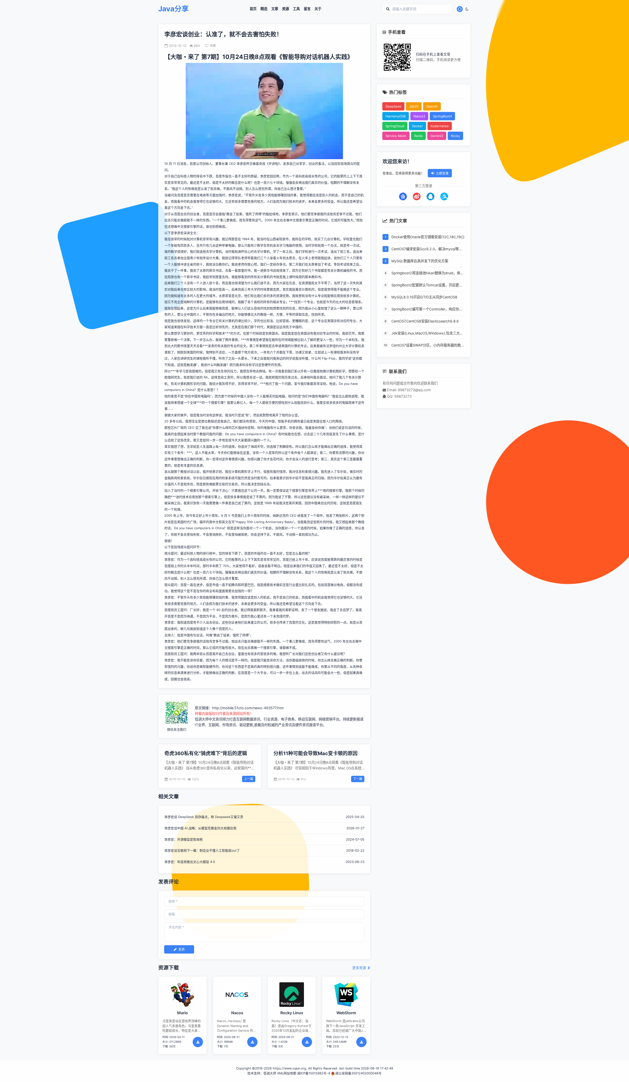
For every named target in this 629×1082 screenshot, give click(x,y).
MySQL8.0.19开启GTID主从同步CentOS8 (424, 297)
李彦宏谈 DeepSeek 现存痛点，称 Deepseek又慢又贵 (203, 817)
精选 (263, 9)
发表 (181, 949)
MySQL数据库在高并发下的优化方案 (419, 261)
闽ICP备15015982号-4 (313, 1073)
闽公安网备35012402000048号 (358, 1073)
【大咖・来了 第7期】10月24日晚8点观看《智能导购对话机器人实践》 (258, 56)
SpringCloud (395, 126)
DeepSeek (393, 106)
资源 (285, 9)
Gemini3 (436, 136)
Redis (418, 136)
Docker (417, 126)
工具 (296, 9)
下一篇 (357, 779)
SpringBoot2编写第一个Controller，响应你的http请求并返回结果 (426, 309)
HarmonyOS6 (396, 116)
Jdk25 (413, 106)
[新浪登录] (417, 196)
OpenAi (432, 106)
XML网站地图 (286, 1073)
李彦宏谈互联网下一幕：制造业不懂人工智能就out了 (202, 850)
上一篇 (248, 779)
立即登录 (442, 173)
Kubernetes (440, 126)
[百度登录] (403, 196)
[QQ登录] (430, 196)
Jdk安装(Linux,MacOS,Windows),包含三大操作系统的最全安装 (427, 333)
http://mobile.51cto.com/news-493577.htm (248, 708)
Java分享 (173, 9)
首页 (253, 9)
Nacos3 (419, 116)
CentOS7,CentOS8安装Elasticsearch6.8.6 (425, 321)
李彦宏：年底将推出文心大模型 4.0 (189, 862)
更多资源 (359, 968)
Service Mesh (396, 136)
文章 (274, 9)
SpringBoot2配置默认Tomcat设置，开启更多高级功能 (426, 285)
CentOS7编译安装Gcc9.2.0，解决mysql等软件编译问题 (426, 249)
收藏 (213, 45)
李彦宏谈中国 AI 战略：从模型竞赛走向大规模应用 (200, 828)
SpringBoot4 (442, 116)
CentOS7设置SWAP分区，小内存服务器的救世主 (427, 345)
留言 (307, 9)
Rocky (455, 136)
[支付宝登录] (444, 196)
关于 (317, 9)
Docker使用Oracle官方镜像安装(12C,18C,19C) (427, 237)
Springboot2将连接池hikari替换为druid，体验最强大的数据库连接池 (427, 273)
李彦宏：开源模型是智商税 (183, 839)
